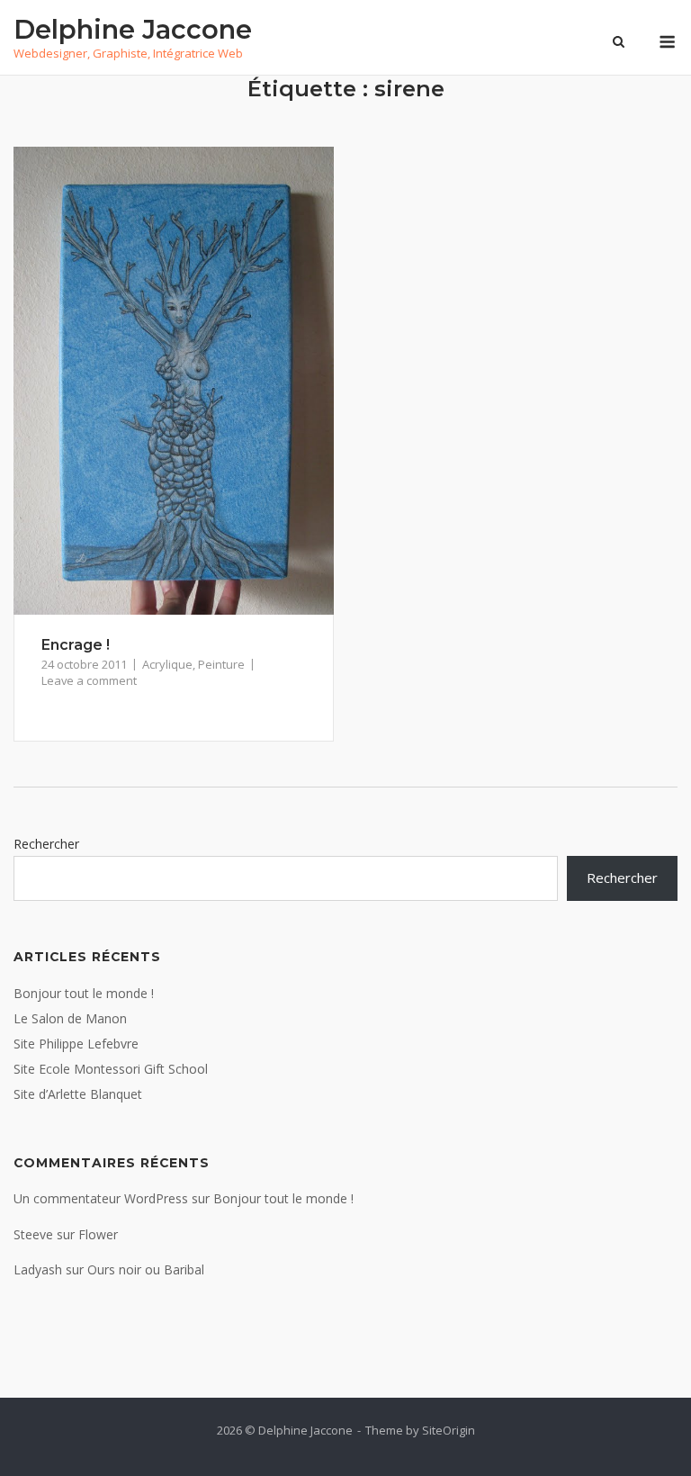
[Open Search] (618, 43)
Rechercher (46, 843)
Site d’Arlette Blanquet (77, 1093)
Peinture (221, 664)
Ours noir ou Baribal (145, 1269)
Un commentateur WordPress (100, 1198)
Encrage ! (75, 644)
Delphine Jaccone (132, 29)
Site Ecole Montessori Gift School (110, 1068)
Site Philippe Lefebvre (76, 1043)
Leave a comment (89, 680)
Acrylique (167, 664)
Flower (98, 1234)
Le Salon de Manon (70, 1018)
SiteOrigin (448, 1430)
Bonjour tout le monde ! (83, 993)
